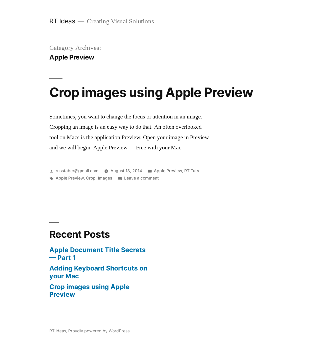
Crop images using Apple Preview (151, 92)
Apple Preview (168, 170)
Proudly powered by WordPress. (99, 330)
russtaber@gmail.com (77, 170)
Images (105, 178)
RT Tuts (191, 170)
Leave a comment (141, 178)
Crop (91, 178)
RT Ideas (62, 21)
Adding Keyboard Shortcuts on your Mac (98, 272)
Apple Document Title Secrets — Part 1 (97, 254)
